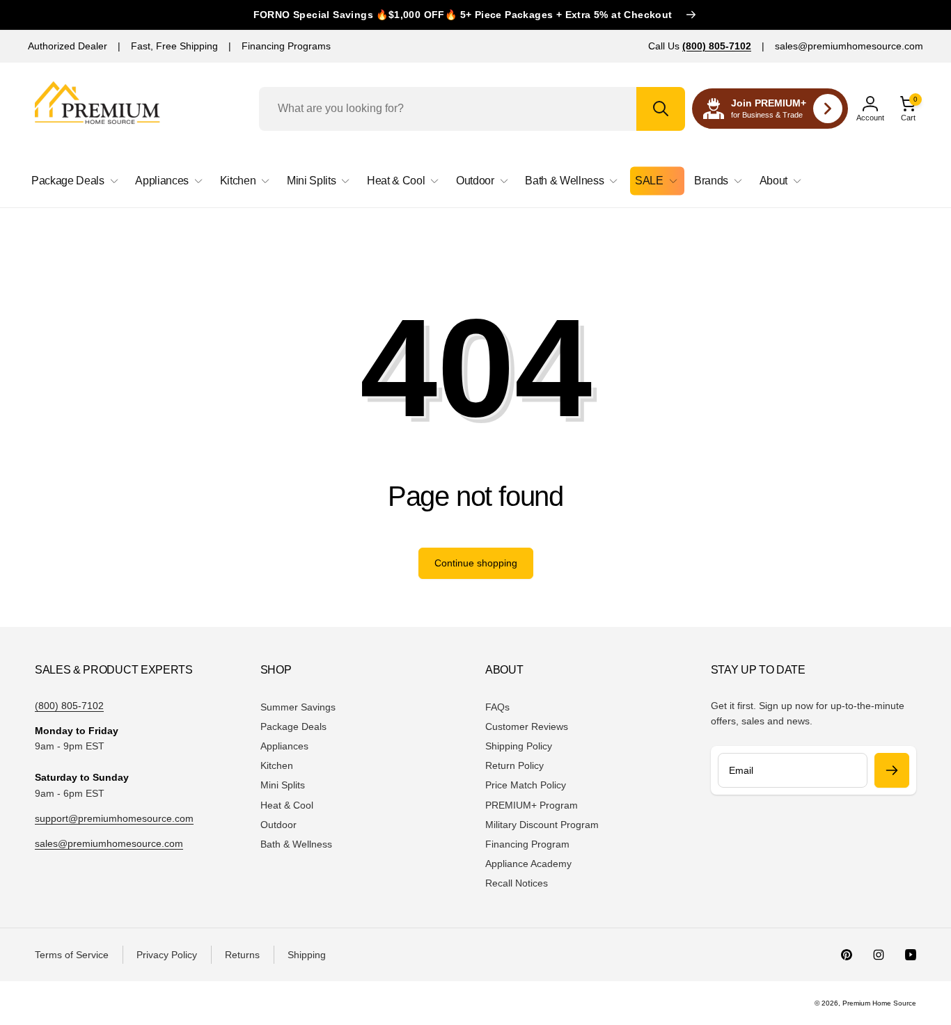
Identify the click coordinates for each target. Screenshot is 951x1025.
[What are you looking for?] (660, 109)
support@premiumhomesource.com (114, 818)
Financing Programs (286, 45)
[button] (907, 108)
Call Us (699, 45)
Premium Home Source (879, 1003)
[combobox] (472, 109)
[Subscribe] (891, 770)
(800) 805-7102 (69, 705)
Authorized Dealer (67, 45)
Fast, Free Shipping (174, 45)
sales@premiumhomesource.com (849, 45)
